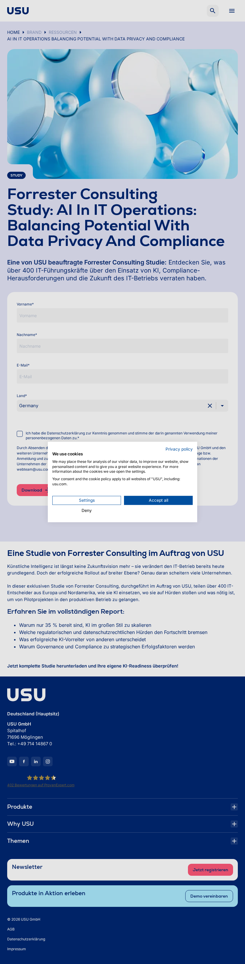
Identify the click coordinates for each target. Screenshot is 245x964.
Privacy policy (179, 449)
